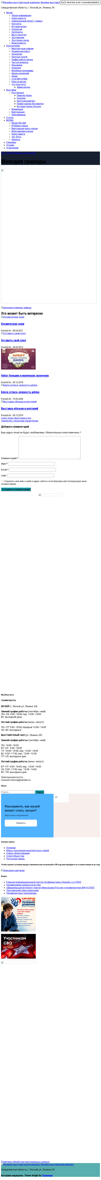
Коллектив (17, 29)
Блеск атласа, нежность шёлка (20, 392)
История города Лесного (29, 106)
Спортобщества (15, 856)
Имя (4, 463)
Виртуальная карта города (25, 128)
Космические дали (12, 323)
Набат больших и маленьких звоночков (25, 375)
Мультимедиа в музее (22, 131)
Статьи (9, 117)
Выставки (11, 90)
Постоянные (18, 92)
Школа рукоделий (20, 73)
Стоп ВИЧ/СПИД (19, 78)
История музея (19, 26)
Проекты (16, 139)
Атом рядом (12, 147)
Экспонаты (17, 32)
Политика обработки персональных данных (25, 1161)
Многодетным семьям (22, 48)
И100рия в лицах (20, 125)
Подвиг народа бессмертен (30, 103)
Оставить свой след (13, 340)
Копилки (11, 847)
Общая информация (21, 15)
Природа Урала (24, 95)
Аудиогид (16, 67)
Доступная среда (20, 40)
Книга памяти (18, 134)
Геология (21, 98)
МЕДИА (9, 120)
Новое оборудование (18, 853)
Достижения (18, 37)
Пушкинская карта (21, 51)
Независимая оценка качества (23, 884)
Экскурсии (17, 54)
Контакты (16, 23)
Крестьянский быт (26, 101)
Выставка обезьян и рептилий (19, 408)
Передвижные (19, 114)
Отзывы (10, 145)
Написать (21, 823)
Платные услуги (19, 56)
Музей (9, 12)
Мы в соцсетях (19, 34)
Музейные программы (22, 70)
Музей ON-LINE (19, 123)
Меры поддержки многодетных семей (27, 850)
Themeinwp (47, 1175)
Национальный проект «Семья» (27, 21)
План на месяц (19, 81)
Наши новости (19, 18)
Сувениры (11, 142)
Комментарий (9, 458)
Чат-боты (16, 136)
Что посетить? (19, 84)
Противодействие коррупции (22, 890)
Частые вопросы (20, 62)
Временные (17, 109)
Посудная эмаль (15, 858)
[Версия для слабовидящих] (80, 4)
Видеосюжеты (19, 43)
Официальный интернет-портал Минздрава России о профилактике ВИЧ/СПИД (50, 887)
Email (4, 469)
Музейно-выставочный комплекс (57, 2)
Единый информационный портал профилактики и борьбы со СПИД (43, 882)
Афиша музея (23, 87)
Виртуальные (18, 112)
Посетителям (13, 45)
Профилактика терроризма (21, 893)
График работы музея (22, 59)
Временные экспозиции (24, 153)
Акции (14, 76)
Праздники (17, 65)
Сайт (4, 475)
